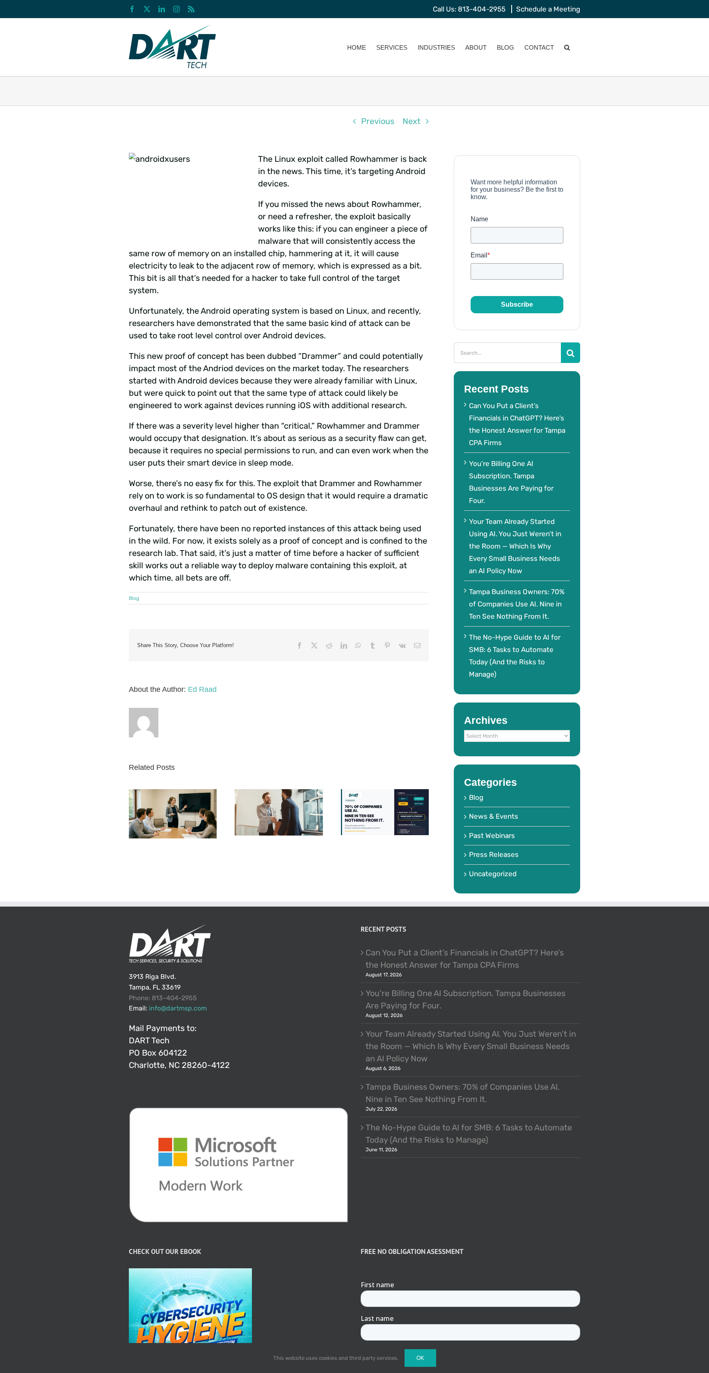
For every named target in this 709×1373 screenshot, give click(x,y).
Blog (134, 598)
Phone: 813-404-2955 (163, 998)
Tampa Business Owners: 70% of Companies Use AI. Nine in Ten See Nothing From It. (517, 604)
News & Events (493, 816)
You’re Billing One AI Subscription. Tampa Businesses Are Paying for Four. (465, 999)
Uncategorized (493, 874)
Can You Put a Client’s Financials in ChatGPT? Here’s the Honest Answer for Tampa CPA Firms (465, 959)
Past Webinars (492, 835)
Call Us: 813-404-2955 (469, 9)
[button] (567, 47)
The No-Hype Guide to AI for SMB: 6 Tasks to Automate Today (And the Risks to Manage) (469, 1134)
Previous (377, 121)
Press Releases (494, 854)
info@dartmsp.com (178, 1008)
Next (412, 121)
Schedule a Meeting (548, 9)
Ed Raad (202, 689)
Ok (420, 1358)
